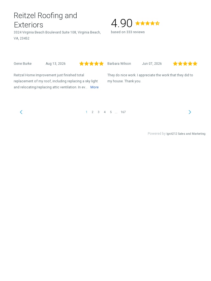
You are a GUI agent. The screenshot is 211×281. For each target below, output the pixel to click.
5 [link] (111, 112)
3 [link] (98, 112)
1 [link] (86, 112)
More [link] (94, 87)
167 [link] (123, 112)
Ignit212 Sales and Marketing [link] (186, 134)
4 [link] (105, 112)
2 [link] (92, 112)
